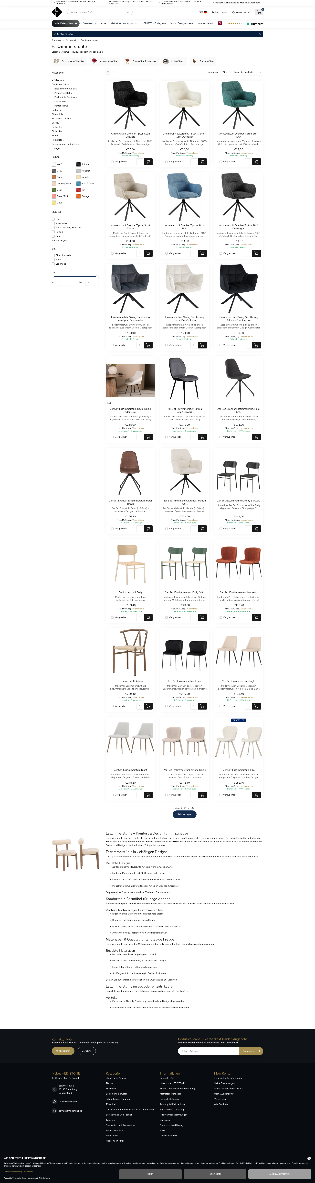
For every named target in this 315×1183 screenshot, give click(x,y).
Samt (58, 236)
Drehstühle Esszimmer (66, 97)
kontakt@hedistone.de (70, 1110)
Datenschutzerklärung (171, 1125)
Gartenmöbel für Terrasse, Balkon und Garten (130, 1109)
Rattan (59, 232)
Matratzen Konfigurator (124, 23)
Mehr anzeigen (59, 240)
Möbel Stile (112, 1135)
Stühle (55, 135)
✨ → (64, 33)
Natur (59, 259)
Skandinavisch (63, 255)
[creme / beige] (108, 403)
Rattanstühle (61, 105)
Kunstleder (61, 223)
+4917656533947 (68, 1101)
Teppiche (110, 1120)
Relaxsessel (58, 139)
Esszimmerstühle (89, 40)
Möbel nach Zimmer (116, 1078)
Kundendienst (205, 23)
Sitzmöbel (71, 40)
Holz (58, 219)
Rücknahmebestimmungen (173, 1114)
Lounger (56, 148)
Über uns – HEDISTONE (172, 1083)
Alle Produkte (221, 1104)
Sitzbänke (57, 127)
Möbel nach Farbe (115, 1140)
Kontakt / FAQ (167, 1078)
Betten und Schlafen (116, 1093)
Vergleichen (121, 161)
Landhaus (61, 264)
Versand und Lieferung (172, 1109)
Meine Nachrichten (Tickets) (228, 1088)
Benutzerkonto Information (228, 1078)
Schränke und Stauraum (118, 1099)
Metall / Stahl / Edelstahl (69, 227)
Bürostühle (57, 114)
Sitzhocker (57, 131)
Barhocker (57, 110)
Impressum (165, 1120)
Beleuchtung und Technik (119, 1114)
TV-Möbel (111, 1104)
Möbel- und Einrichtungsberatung (177, 1088)
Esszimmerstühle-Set (65, 88)
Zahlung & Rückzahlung (172, 1104)
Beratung (87, 1050)
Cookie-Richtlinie (169, 1135)
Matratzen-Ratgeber (170, 1093)
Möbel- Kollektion (115, 1130)
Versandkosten (138, 153)
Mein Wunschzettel (224, 1093)
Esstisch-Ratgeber (169, 1099)
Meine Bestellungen (224, 1083)
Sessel (55, 122)
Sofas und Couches (62, 118)
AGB (162, 1130)
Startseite (56, 40)
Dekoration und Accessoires (120, 1125)
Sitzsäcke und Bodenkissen (66, 144)
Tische (109, 1083)
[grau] (110, 403)
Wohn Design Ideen (181, 23)
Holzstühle (60, 101)
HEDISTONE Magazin (154, 23)
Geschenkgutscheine (94, 23)
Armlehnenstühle (63, 93)
